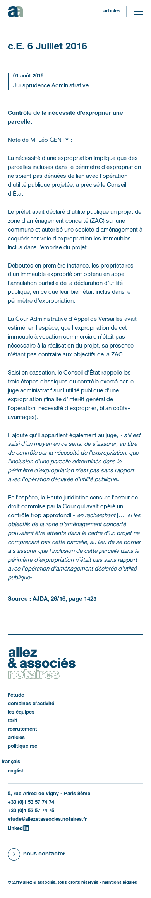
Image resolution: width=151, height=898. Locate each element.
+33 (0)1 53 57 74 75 (31, 811)
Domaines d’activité (31, 704)
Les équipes (21, 712)
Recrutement (22, 729)
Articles (111, 11)
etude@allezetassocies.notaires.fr (47, 819)
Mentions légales (119, 882)
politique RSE (22, 746)
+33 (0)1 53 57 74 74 (31, 802)
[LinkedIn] (18, 828)
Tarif (12, 721)
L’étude (16, 695)
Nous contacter (44, 854)
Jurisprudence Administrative (51, 86)
